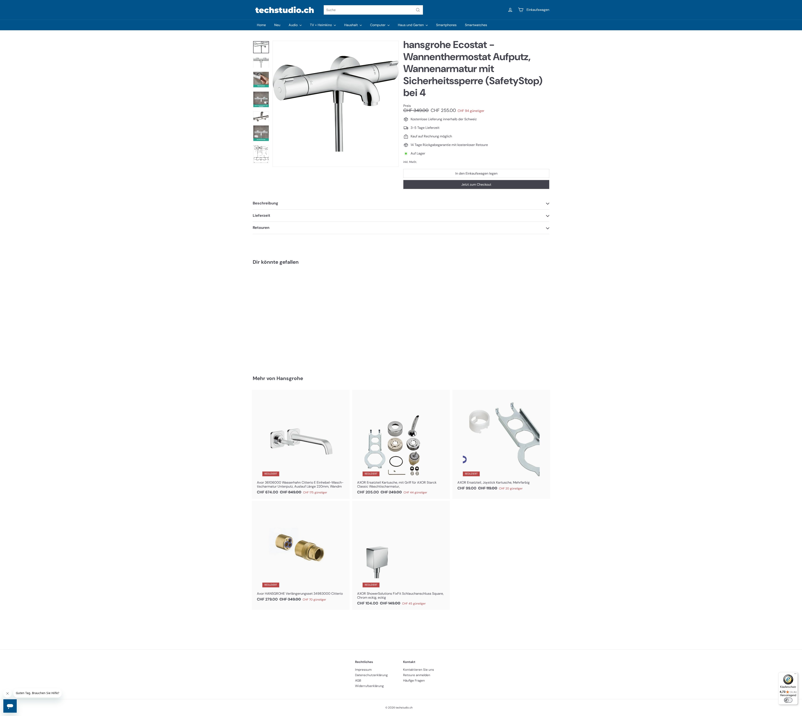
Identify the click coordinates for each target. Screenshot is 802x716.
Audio (293, 25)
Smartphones (446, 25)
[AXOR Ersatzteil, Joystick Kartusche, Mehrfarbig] (501, 442)
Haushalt (351, 25)
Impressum (363, 670)
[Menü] (795, 674)
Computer (378, 25)
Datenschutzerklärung (371, 675)
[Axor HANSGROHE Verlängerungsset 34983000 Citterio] (301, 553)
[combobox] (373, 10)
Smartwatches (476, 25)
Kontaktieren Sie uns (418, 670)
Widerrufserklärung (369, 686)
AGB (358, 680)
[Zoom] (335, 104)
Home (261, 25)
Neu (277, 25)
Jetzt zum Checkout (476, 184)
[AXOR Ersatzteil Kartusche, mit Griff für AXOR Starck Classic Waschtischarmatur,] (401, 444)
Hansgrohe (290, 378)
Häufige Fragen (414, 680)
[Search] (418, 10)
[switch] (788, 700)
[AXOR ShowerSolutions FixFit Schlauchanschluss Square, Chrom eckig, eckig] (401, 555)
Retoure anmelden (416, 675)
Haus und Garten (411, 25)
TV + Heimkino (321, 25)
